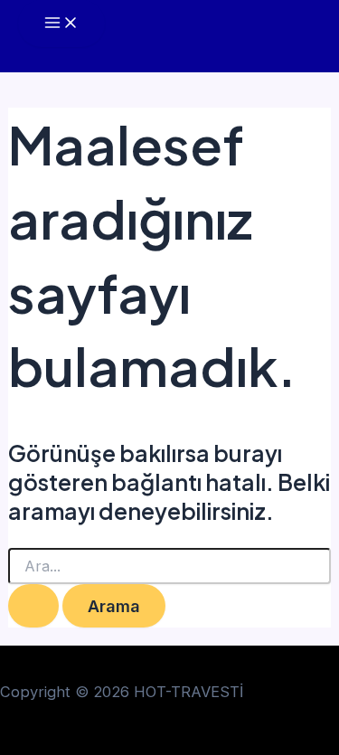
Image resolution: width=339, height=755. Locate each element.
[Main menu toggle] (61, 23)
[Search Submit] (33, 606)
